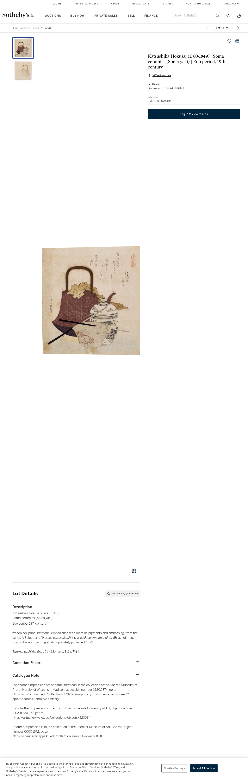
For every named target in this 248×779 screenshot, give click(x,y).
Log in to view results (194, 114)
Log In (57, 4)
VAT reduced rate (161, 75)
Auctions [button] (53, 15)
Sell (131, 15)
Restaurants (141, 4)
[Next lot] (238, 28)
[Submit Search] (217, 15)
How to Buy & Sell (198, 4)
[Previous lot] (207, 28)
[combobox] (196, 15)
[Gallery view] (134, 571)
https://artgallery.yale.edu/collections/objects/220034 (51, 718)
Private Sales (106, 15)
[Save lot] (229, 41)
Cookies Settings (174, 768)
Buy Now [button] (77, 15)
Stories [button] (168, 4)
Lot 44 (47, 28)
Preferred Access (86, 4)
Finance (151, 15)
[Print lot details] (237, 41)
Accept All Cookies (203, 768)
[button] (91, 300)
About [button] (115, 4)
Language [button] (229, 4)
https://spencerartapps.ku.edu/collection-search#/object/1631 (57, 736)
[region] (124, 768)
